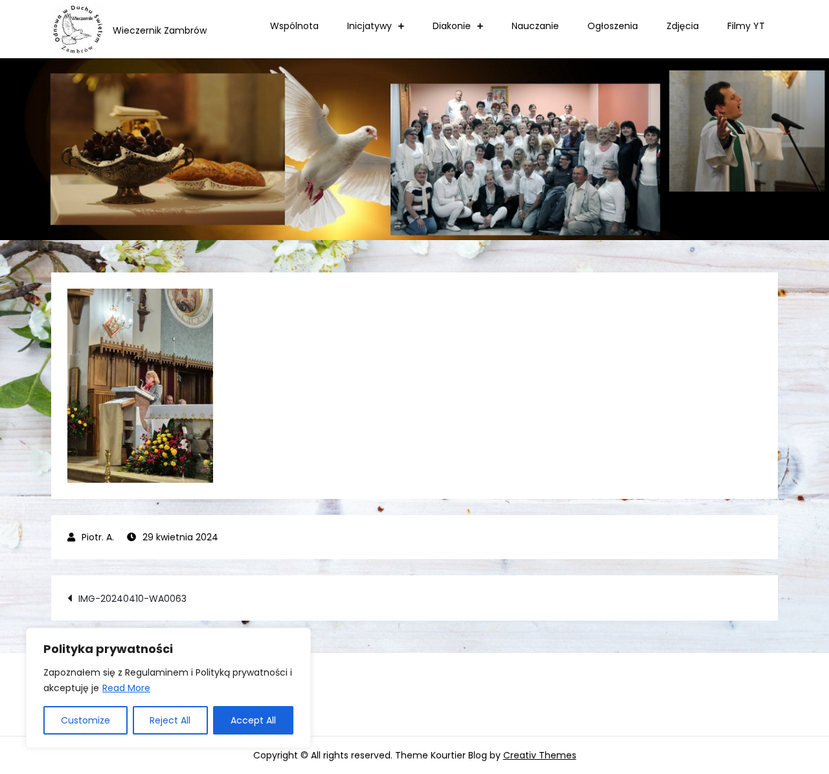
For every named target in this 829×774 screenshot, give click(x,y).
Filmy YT (746, 25)
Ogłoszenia (612, 25)
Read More (126, 687)
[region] (168, 688)
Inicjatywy (369, 25)
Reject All (170, 720)
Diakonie (452, 25)
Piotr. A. (98, 537)
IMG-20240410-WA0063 (132, 598)
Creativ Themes (539, 755)
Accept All (253, 720)
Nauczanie (535, 25)
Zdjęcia (682, 25)
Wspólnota (294, 25)
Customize (85, 720)
